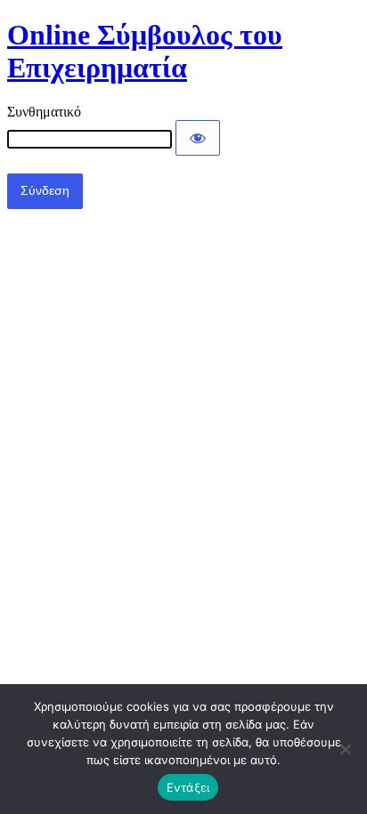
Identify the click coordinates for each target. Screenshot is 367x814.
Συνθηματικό (44, 111)
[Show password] (197, 138)
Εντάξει (188, 787)
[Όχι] (345, 749)
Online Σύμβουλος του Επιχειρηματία (144, 51)
